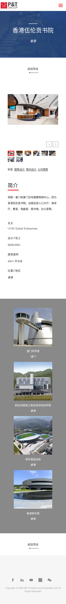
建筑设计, (19, 169)
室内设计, (31, 169)
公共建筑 (43, 169)
